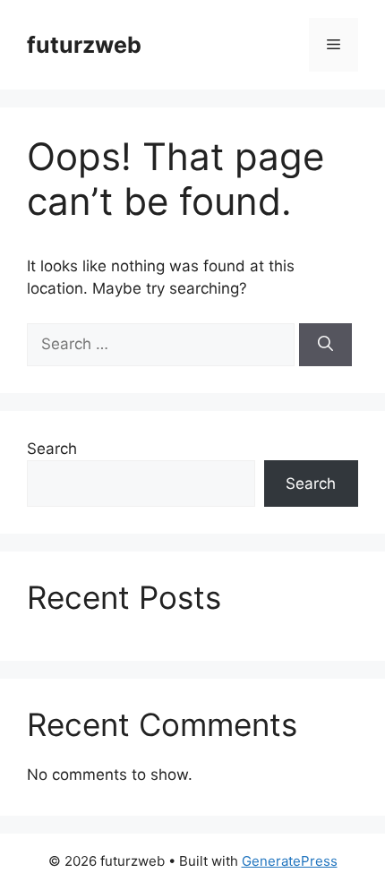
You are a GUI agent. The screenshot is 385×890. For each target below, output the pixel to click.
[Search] (325, 344)
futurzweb (84, 44)
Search (52, 449)
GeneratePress (290, 860)
